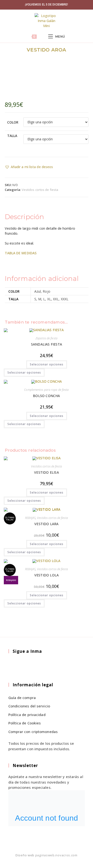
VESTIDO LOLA (46, 575)
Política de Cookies (24, 723)
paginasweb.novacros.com (56, 855)
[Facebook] (14, 665)
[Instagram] (25, 665)
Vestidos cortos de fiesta (40, 190)
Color (13, 122)
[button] (29, 166)
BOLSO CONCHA (46, 395)
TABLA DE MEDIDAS (21, 253)
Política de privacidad (27, 714)
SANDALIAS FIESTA (46, 344)
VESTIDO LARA (46, 524)
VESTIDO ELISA (46, 472)
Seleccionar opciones (46, 364)
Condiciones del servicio (29, 706)
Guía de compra (22, 697)
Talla (12, 135)
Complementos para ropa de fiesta (46, 390)
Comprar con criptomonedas (33, 731)
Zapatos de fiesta (46, 338)
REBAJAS (30, 518)
